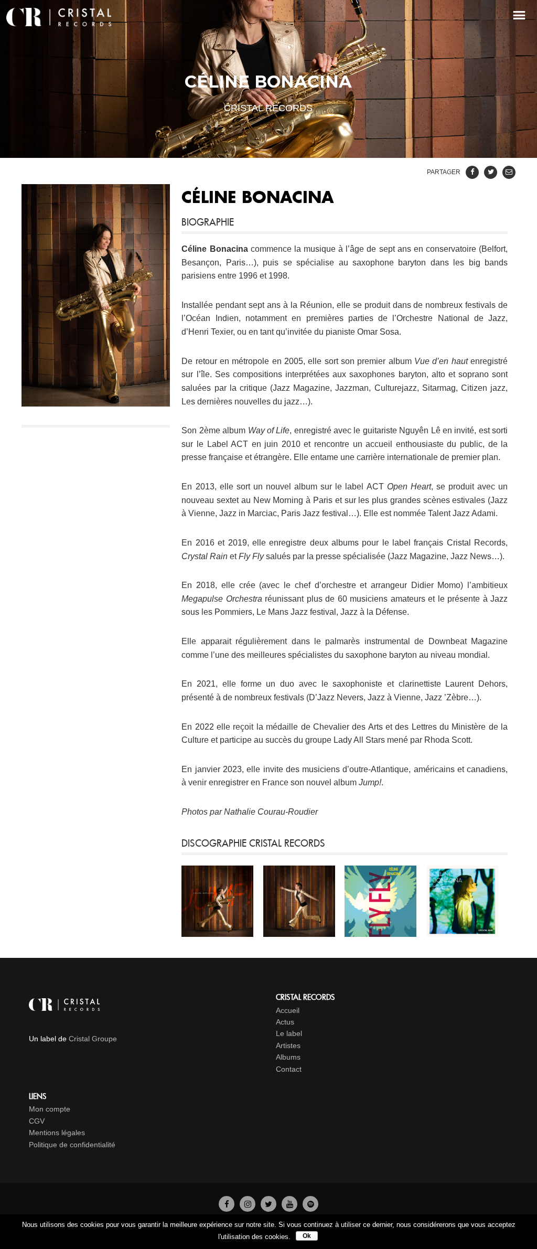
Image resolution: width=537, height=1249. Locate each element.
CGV (37, 1121)
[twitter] (268, 1204)
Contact (289, 1069)
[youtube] (289, 1204)
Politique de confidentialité (72, 1144)
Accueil (287, 1010)
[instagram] (247, 1204)
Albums (288, 1057)
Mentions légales (57, 1132)
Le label (289, 1033)
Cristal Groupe (93, 1038)
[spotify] (310, 1204)
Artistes (288, 1045)
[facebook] (226, 1204)
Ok (307, 1236)
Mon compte (49, 1109)
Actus (285, 1022)
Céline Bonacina (214, 248)
